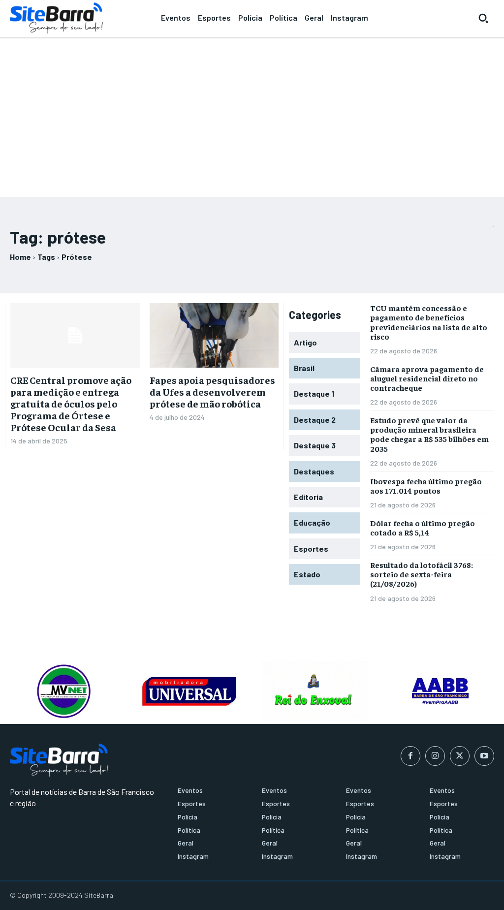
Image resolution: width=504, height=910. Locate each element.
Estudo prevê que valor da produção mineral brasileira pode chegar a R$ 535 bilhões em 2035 (429, 434)
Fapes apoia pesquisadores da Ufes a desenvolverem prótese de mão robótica (212, 391)
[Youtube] (484, 756)
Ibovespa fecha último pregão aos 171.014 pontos (426, 485)
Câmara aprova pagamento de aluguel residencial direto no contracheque (427, 378)
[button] (483, 18)
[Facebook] (410, 756)
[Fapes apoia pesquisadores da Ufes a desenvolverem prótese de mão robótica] (214, 335)
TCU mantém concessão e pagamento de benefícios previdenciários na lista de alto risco (428, 322)
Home (20, 256)
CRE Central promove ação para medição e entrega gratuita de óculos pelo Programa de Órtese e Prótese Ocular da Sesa (70, 403)
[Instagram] (435, 756)
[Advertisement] (252, 113)
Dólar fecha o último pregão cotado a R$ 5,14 (422, 527)
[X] (460, 756)
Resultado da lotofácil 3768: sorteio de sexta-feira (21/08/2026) (421, 574)
